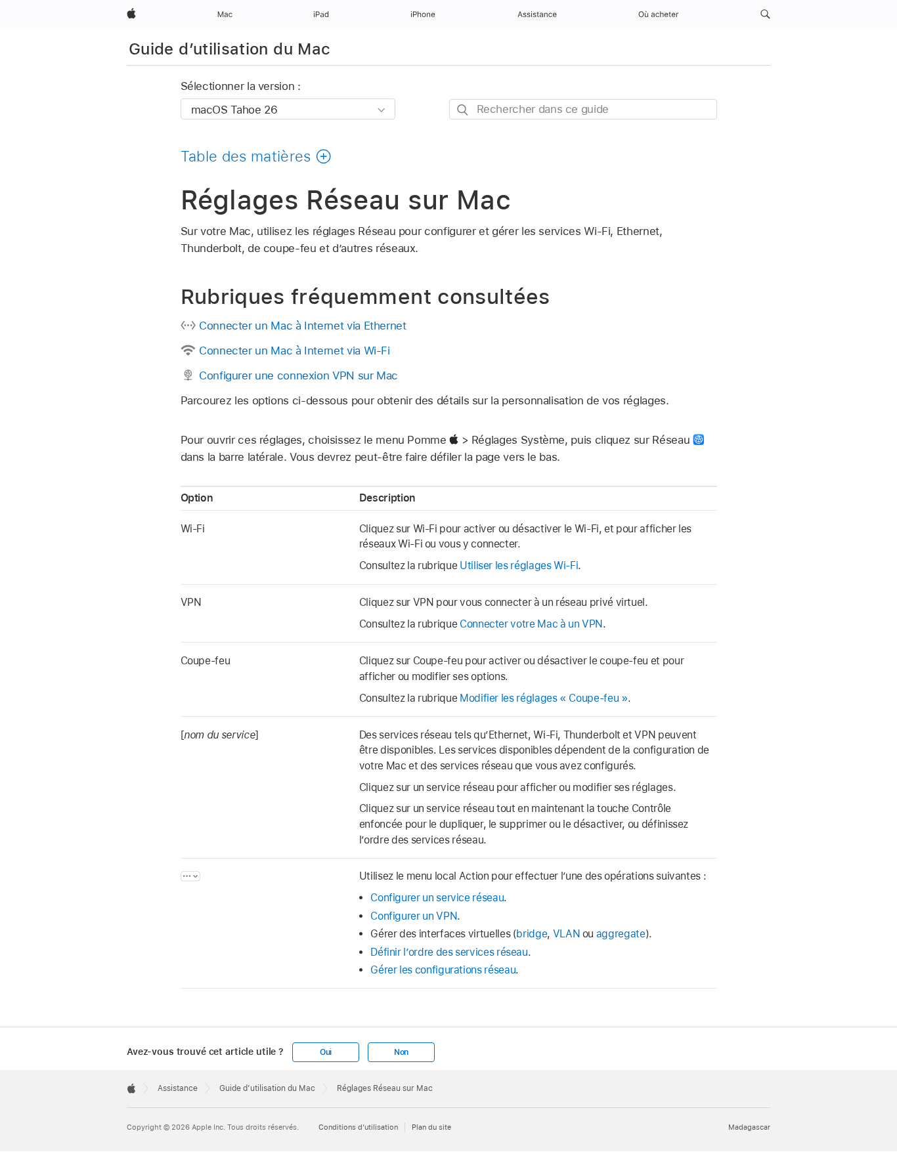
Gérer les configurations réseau (442, 970)
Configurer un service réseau (437, 897)
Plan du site (431, 1127)
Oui (326, 1052)
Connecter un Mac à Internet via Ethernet (302, 325)
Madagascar (749, 1127)
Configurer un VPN (413, 916)
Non (401, 1052)
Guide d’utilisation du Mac (229, 48)
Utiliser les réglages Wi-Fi (519, 565)
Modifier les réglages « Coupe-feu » (544, 698)
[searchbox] (583, 109)
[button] (765, 14)
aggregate (620, 934)
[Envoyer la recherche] (463, 110)
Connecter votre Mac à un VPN (531, 624)
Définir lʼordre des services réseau (449, 952)
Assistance (178, 1088)
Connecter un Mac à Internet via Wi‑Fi (294, 350)
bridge (531, 934)
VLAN (566, 934)
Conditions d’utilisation (358, 1127)
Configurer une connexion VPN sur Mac (298, 375)
